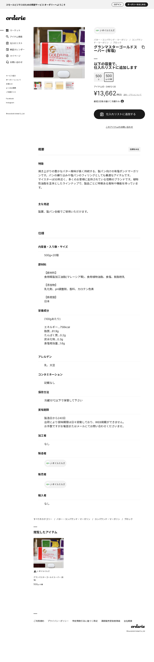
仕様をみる (134, 149)
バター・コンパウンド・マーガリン (111, 39)
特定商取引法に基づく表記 (85, 620)
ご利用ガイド (11, 92)
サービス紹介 (11, 75)
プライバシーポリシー (58, 620)
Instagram (10, 102)
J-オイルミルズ (107, 30)
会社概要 (128, 620)
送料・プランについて (132, 95)
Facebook (10, 98)
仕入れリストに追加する (121, 114)
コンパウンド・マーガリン (107, 519)
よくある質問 (11, 88)
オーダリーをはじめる (137, 4)
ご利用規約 (39, 620)
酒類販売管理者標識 (110, 620)
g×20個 (109, 77)
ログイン (117, 4)
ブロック (117, 42)
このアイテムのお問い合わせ (119, 127)
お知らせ (9, 84)
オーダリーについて (13, 80)
